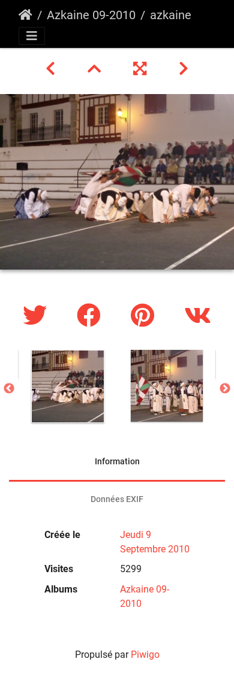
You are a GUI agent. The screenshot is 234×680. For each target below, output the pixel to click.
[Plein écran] (141, 69)
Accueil (25, 15)
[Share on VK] (197, 316)
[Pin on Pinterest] (145, 316)
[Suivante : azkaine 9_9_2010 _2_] (183, 69)
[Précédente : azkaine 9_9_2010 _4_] (52, 69)
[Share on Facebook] (92, 316)
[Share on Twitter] (38, 316)
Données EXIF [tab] (117, 499)
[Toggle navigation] (32, 36)
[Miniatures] (96, 69)
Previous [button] (9, 389)
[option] (67, 386)
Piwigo (145, 654)
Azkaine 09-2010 (91, 15)
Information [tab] (117, 461)
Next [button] (225, 389)
